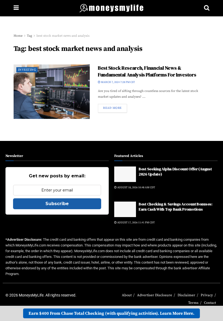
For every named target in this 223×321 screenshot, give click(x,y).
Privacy (207, 295)
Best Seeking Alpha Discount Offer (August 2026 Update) (175, 171)
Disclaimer (186, 295)
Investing (27, 70)
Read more (112, 108)
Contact (210, 303)
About (127, 295)
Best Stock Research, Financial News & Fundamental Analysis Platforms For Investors (147, 71)
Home (18, 36)
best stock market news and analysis (62, 36)
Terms (193, 303)
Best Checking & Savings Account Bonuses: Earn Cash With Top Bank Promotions (175, 206)
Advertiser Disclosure (154, 295)
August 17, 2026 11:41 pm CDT (136, 222)
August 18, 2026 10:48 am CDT (136, 187)
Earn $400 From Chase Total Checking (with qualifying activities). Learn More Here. (111, 313)
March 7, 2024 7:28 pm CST (117, 82)
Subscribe (57, 203)
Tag (29, 36)
